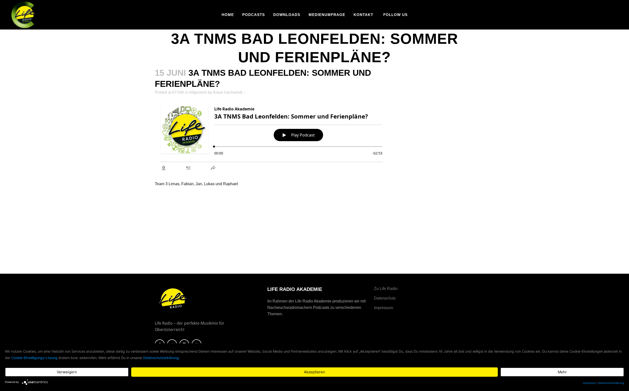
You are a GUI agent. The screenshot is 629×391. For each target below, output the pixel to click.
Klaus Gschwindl (228, 92)
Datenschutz (385, 298)
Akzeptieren (314, 372)
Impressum (383, 308)
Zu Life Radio (386, 288)
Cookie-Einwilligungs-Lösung (34, 358)
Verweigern (67, 372)
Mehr (562, 372)
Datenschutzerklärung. (161, 358)
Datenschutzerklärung (611, 382)
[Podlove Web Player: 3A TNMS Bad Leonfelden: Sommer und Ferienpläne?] (272, 137)
